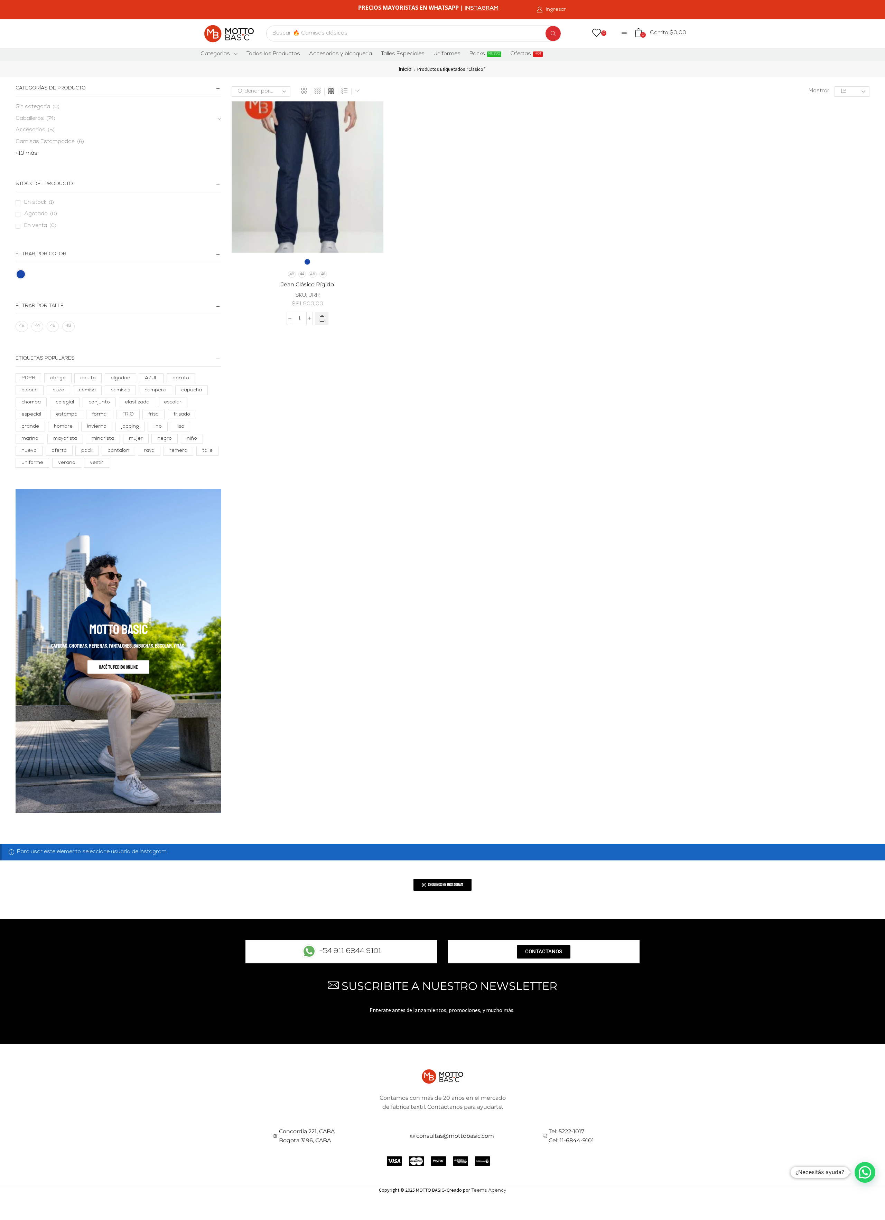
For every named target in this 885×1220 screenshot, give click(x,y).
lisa (180, 426)
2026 (28, 378)
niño (192, 438)
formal (100, 414)
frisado (182, 414)
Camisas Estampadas (45, 142)
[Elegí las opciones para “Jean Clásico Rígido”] (321, 318)
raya (149, 450)
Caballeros (30, 119)
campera (155, 390)
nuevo (29, 450)
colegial (65, 402)
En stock (39, 203)
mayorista (65, 438)
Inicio (405, 69)
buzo (58, 390)
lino (157, 426)
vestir (96, 462)
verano (66, 462)
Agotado (40, 214)
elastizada (137, 402)
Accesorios (30, 130)
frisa (153, 414)
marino (29, 438)
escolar (172, 402)
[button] (551, 10)
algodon (120, 378)
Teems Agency (488, 1190)
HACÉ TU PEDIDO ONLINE (118, 667)
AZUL (151, 378)
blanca (29, 390)
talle (207, 450)
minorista (103, 438)
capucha (191, 390)
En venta (40, 226)
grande (30, 426)
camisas (120, 390)
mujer (136, 438)
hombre (63, 426)
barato (181, 378)
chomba (31, 402)
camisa (87, 390)
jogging (130, 426)
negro (164, 438)
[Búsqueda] (553, 33)
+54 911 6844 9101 (350, 951)
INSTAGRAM (482, 8)
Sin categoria (33, 107)
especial (31, 414)
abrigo (58, 378)
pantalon (118, 450)
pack (87, 450)
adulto (88, 378)
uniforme (32, 462)
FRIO (128, 414)
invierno (96, 426)
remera (178, 450)
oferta (59, 450)
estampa (66, 414)
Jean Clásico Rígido (307, 284)
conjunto (99, 402)
